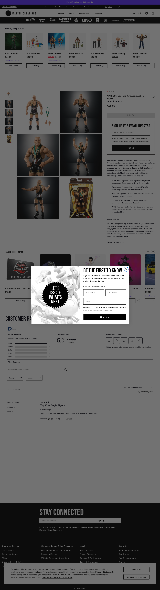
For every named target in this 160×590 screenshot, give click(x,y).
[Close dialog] (126, 269)
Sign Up (104, 317)
